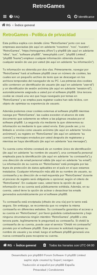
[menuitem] (14, 16)
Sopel (57, 260)
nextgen (68, 260)
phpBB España (65, 264)
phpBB (37, 255)
